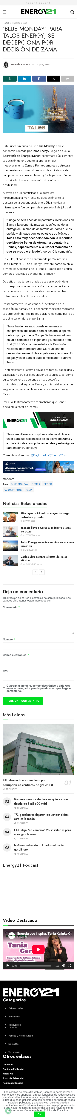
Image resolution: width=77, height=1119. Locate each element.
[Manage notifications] (8, 1111)
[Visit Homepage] (38, 11)
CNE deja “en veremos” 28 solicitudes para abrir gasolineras (42, 832)
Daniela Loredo (20, 64)
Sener (48, 484)
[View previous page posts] (35, 572)
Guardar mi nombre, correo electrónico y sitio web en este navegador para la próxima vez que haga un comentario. (40, 688)
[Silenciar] (63, 965)
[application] (38, 949)
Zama (29, 489)
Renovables (14, 1024)
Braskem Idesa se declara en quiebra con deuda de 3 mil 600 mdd (41, 801)
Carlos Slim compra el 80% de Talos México (44, 558)
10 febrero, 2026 (31, 535)
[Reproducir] (8, 965)
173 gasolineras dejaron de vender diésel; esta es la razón (41, 817)
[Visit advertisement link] (38, 420)
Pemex (36, 484)
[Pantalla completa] (69, 965)
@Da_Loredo (38, 455)
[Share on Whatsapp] (10, 79)
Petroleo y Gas (15, 1008)
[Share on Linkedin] (24, 79)
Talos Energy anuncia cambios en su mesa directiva (47, 544)
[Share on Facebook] (39, 79)
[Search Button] (72, 11)
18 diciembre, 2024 (32, 564)
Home (6, 22)
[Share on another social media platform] (67, 79)
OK (39, 1114)
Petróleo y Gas (19, 22)
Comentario (11, 607)
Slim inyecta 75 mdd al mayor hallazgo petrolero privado (45, 515)
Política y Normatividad (20, 1035)
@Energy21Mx (58, 455)
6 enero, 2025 (29, 550)
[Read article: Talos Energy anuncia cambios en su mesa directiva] (10, 546)
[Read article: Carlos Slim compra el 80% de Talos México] (10, 560)
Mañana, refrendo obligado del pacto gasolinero (39, 847)
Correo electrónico (16, 655)
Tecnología (14, 1052)
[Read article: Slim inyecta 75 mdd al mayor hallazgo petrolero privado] (10, 517)
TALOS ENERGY (13, 489)
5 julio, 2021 (43, 64)
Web (5, 670)
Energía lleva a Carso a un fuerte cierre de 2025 (46, 529)
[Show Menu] (4, 11)
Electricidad (14, 1016)
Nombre (9, 639)
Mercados (13, 1043)
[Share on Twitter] (53, 79)
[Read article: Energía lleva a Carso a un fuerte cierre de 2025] (10, 531)
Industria (12, 1027)
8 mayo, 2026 (28, 521)
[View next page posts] (42, 572)
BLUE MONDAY (19, 484)
